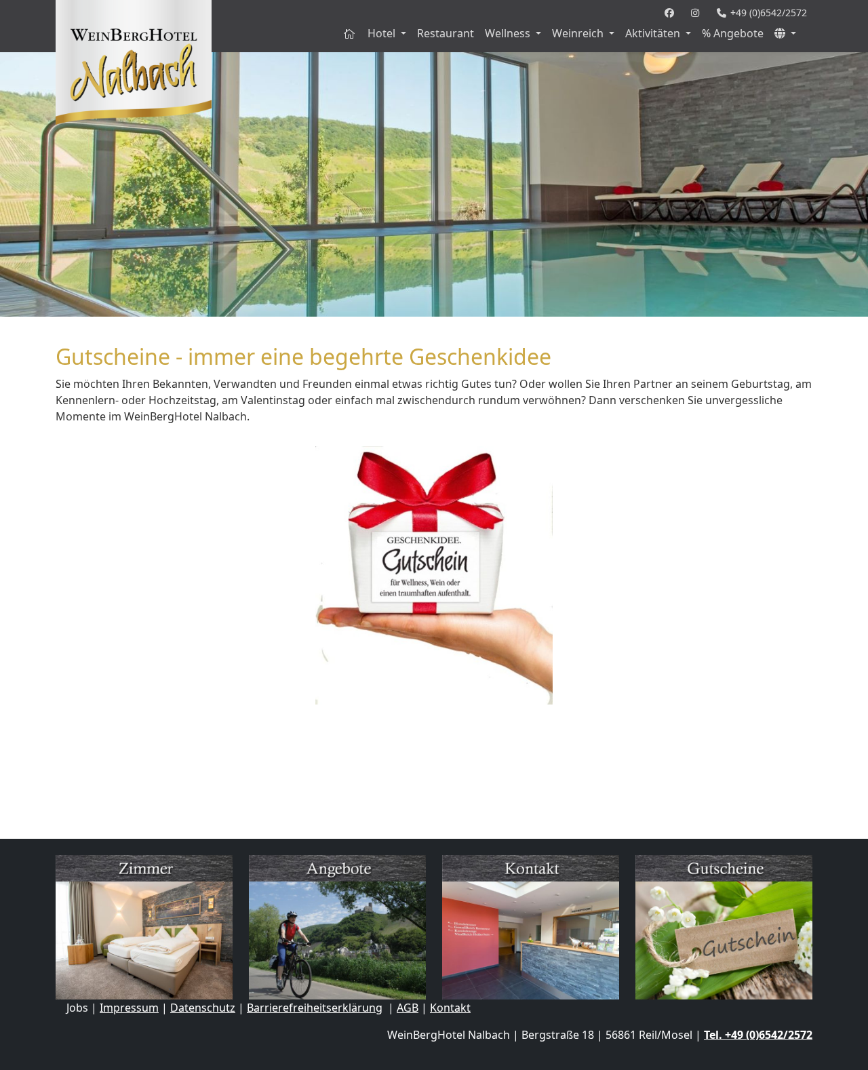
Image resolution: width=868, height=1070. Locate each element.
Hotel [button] (383, 33)
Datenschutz (202, 1007)
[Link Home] (349, 33)
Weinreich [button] (579, 33)
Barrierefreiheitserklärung (314, 1007)
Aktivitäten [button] (654, 33)
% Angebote (733, 33)
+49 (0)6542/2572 (767, 12)
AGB (407, 1007)
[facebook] (672, 12)
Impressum (129, 1007)
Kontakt (450, 1007)
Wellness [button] (509, 33)
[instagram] (698, 12)
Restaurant (445, 33)
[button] (785, 33)
